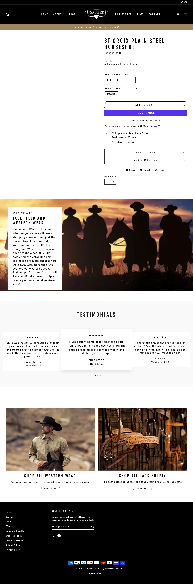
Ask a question (146, 160)
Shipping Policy (14, 535)
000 (109, 79)
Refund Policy (13, 545)
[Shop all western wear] (50, 439)
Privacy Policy (13, 549)
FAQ (8, 526)
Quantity (111, 176)
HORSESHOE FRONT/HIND (122, 88)
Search (9, 517)
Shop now (50, 489)
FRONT (111, 94)
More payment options (146, 120)
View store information (123, 142)
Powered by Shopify (96, 573)
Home (9, 512)
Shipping (109, 64)
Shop (8, 521)
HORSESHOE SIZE (116, 74)
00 (118, 79)
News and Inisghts (15, 531)
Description (146, 152)
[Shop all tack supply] (142, 439)
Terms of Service (15, 540)
